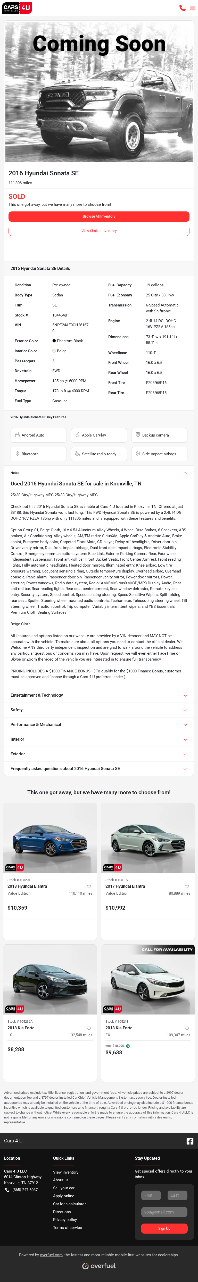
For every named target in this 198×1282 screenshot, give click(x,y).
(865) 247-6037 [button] (25, 1189)
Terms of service (67, 1227)
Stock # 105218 (116, 1021)
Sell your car (64, 1188)
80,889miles (180, 893)
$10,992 (115, 908)
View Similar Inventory (99, 231)
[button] (182, 8)
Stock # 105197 (116, 880)
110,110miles (81, 893)
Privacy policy (65, 1219)
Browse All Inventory (99, 216)
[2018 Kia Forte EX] (148, 980)
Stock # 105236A (19, 1021)
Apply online (63, 1196)
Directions (62, 1212)
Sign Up (164, 1228)
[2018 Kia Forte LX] (50, 980)
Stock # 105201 (18, 880)
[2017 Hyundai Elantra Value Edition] (148, 838)
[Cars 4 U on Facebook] (188, 1141)
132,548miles (81, 1035)
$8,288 (15, 1049)
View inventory (65, 1172)
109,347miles (179, 1035)
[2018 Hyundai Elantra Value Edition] (50, 838)
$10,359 (17, 908)
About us (61, 1180)
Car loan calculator (69, 1204)
